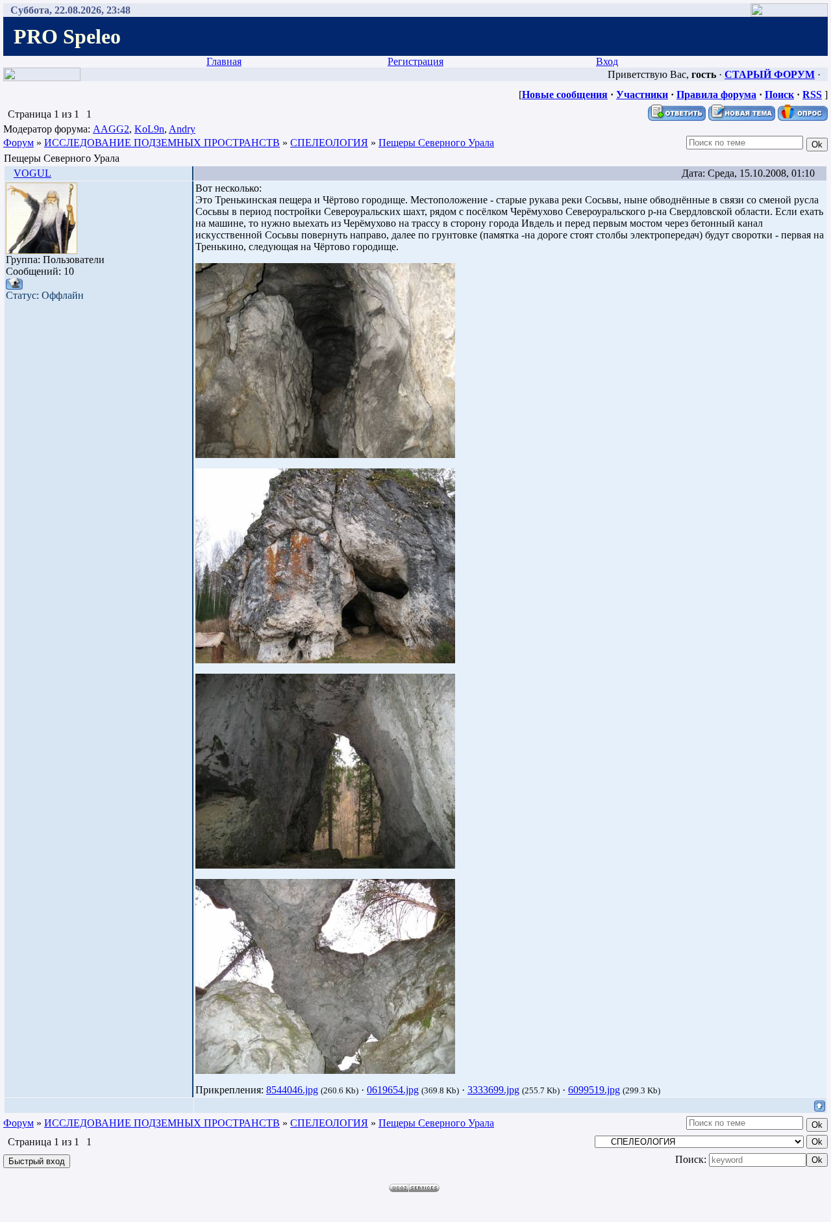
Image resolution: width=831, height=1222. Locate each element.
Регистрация (415, 61)
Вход (607, 61)
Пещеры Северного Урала (436, 142)
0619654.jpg (393, 1089)
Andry (182, 128)
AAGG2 (111, 128)
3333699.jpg (493, 1089)
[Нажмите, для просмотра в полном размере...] (325, 454)
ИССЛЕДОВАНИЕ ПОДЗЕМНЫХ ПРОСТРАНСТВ (162, 142)
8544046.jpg (292, 1089)
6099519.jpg (594, 1089)
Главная (224, 61)
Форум (18, 142)
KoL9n (149, 128)
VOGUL (32, 173)
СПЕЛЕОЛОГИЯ (329, 142)
